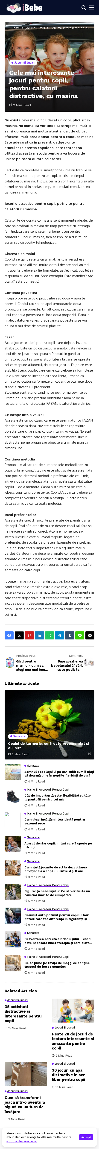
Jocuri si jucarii (35, 28)
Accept (86, 1137)
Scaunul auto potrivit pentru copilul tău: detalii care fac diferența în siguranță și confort (56, 917)
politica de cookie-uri (21, 1141)
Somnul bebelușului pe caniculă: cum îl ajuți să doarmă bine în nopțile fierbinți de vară (59, 773)
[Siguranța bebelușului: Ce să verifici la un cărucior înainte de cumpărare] (13, 892)
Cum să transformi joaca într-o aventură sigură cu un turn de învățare (25, 1104)
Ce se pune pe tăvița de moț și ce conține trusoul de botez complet (57, 965)
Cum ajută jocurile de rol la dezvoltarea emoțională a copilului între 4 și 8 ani (55, 869)
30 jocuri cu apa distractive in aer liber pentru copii (68, 1075)
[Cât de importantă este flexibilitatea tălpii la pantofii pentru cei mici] (13, 796)
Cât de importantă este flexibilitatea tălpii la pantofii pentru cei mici (58, 797)
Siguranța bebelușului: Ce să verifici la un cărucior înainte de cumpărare (57, 893)
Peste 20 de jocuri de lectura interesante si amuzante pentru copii (73, 1041)
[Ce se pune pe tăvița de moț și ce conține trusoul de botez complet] (13, 963)
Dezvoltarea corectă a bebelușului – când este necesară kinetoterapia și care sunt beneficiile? (57, 941)
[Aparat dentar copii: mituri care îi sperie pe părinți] (13, 844)
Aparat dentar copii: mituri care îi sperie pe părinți (58, 845)
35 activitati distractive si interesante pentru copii (23, 1013)
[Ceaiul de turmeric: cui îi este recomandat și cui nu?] (49, 724)
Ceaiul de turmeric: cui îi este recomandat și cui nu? (48, 745)
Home (16, 28)
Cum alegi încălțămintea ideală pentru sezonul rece (54, 821)
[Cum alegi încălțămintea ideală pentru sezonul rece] (13, 820)
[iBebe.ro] (24, 7)
